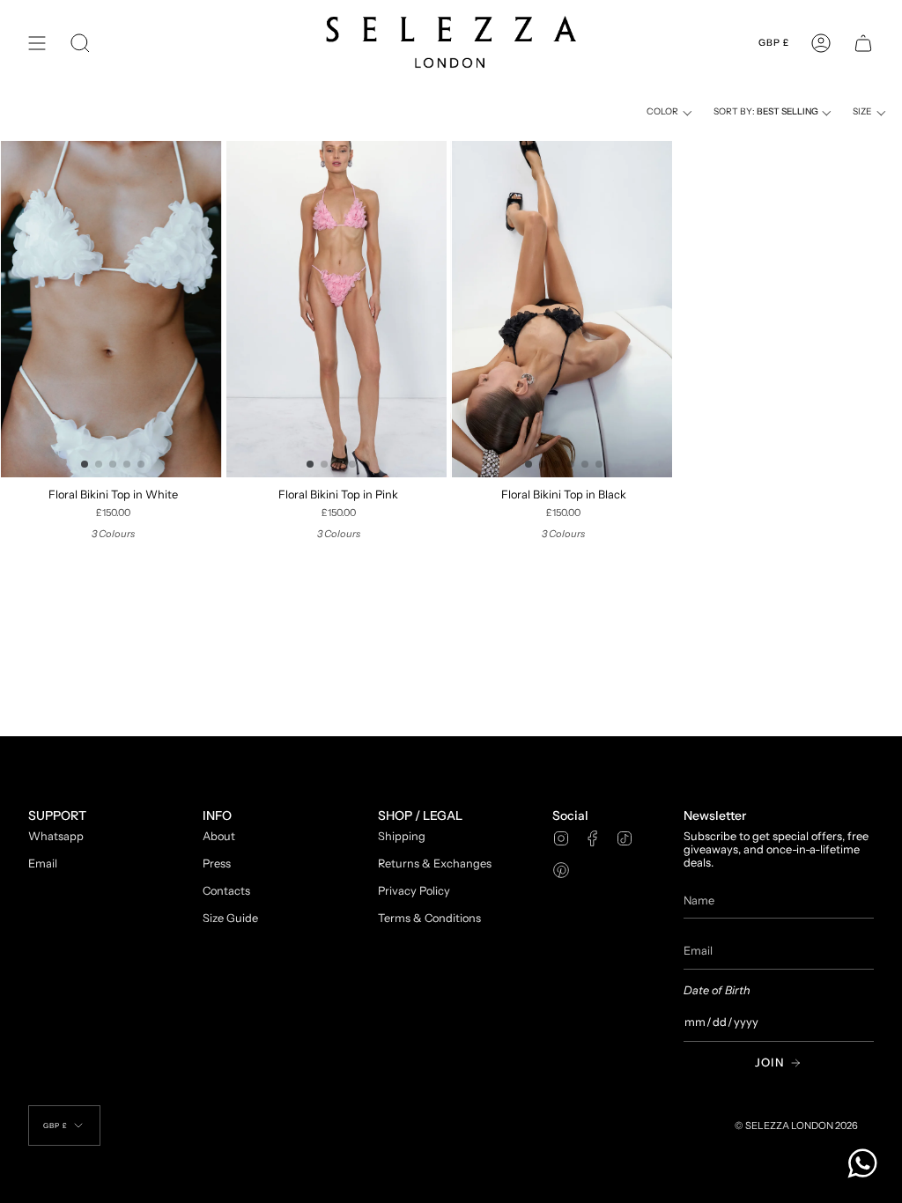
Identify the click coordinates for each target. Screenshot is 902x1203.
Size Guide (230, 918)
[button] (80, 43)
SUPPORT (57, 815)
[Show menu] (37, 43)
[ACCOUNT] (821, 43)
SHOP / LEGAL (420, 815)
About (219, 836)
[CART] (863, 43)
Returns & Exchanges (435, 863)
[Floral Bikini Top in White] (113, 309)
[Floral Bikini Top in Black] (564, 309)
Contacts (226, 890)
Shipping (401, 836)
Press (217, 863)
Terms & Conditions (429, 918)
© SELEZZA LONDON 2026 (796, 1125)
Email (42, 863)
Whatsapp (56, 836)
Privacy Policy (414, 890)
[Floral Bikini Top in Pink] (338, 309)
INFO (217, 815)
